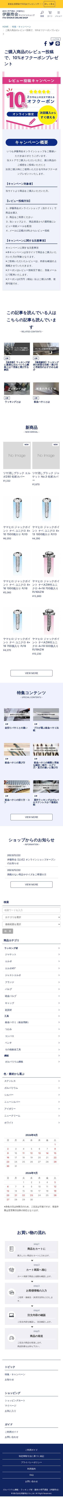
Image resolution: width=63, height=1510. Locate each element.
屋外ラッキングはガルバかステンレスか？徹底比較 (46, 802)
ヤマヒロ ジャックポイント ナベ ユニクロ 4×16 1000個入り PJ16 (16, 585)
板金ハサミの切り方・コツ (17, 801)
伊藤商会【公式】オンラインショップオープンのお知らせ (31, 861)
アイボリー (10, 1108)
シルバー (8, 1094)
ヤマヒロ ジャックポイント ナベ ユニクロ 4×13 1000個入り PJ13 (45, 530)
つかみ (8, 1029)
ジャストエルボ (13, 975)
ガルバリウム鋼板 (14, 1061)
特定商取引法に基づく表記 (31, 1456)
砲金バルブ (10, 996)
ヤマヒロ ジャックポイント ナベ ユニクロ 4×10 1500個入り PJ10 (16, 530)
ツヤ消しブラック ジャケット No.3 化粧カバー (45, 476)
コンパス (9, 1036)
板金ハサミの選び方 (15, 762)
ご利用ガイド (11, 1431)
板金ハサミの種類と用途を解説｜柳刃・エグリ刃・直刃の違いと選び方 (46, 765)
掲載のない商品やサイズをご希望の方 (26, 874)
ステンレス (10, 1080)
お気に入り (10, 1410)
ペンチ (8, 1042)
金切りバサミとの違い (16, 727)
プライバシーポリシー (31, 1462)
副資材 (8, 1009)
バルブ (8, 989)
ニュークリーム (12, 1115)
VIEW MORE (31, 673)
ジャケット (10, 954)
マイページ (10, 1405)
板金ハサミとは (42, 401)
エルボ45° (10, 968)
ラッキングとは (13, 401)
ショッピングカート (15, 1400)
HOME (5, 26)
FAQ (32, 1475)
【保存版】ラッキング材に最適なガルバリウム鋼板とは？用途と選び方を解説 (17, 366)
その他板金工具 (13, 1049)
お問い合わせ (11, 1437)
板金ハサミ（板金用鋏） (17, 1022)
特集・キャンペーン (21, 26)
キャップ (9, 1003)
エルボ (8, 961)
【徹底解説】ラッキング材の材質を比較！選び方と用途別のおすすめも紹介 (46, 366)
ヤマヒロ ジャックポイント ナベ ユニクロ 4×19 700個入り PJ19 (16, 642)
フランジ (9, 982)
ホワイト (8, 1122)
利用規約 (31, 1469)
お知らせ (9, 1379)
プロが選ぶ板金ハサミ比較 (46, 728)
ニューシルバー (12, 1101)
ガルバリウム (11, 1087)
